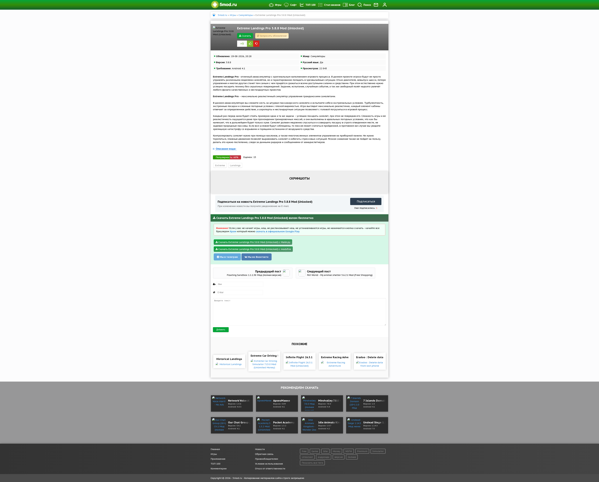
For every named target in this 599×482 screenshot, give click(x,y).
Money (336, 451)
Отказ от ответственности (270, 468)
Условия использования (269, 463)
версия (338, 456)
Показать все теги (312, 462)
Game (315, 451)
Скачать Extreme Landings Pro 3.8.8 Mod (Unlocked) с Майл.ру (254, 242)
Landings (235, 165)
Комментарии (218, 468)
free (304, 451)
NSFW (348, 451)
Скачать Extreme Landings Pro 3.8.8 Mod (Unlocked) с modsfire (254, 249)
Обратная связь (264, 454)
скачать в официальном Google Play (278, 231)
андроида (323, 456)
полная (352, 456)
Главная (215, 449)
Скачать (246, 35)
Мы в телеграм (228, 256)
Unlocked (307, 456)
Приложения (218, 458)
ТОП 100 (310, 4)
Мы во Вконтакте (257, 256)
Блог (352, 4)
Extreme (220, 165)
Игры (278, 4)
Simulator (378, 451)
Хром (233, 231)
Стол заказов (332, 4)
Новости (260, 449)
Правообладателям (266, 458)
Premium (362, 451)
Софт (293, 4)
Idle (325, 451)
